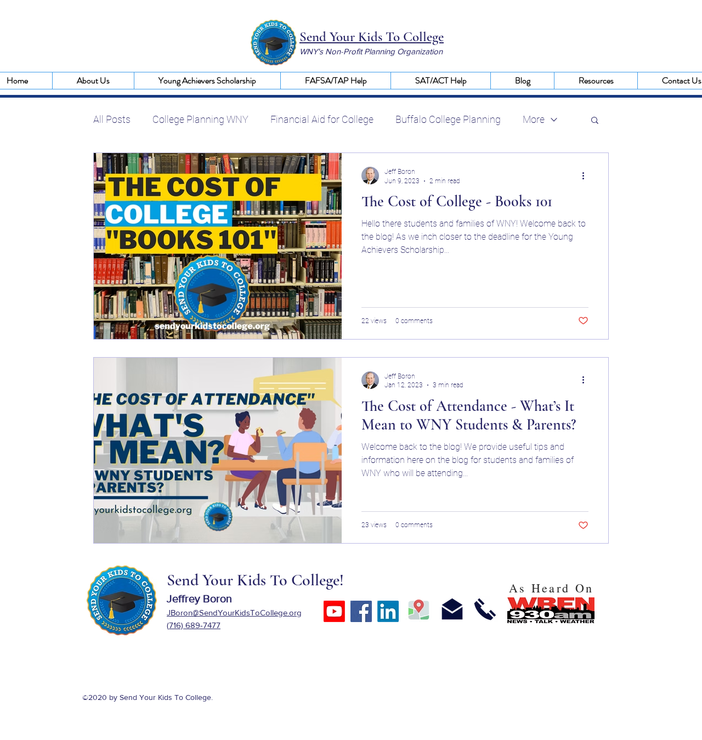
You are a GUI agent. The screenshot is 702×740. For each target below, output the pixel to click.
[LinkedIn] (388, 611)
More (534, 119)
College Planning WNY (200, 119)
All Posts (112, 119)
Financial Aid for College (321, 119)
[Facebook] (361, 611)
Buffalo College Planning (448, 119)
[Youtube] (334, 611)
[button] (93, 80)
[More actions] (586, 175)
